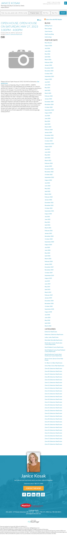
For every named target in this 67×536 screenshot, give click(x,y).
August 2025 (48, 79)
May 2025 (47, 87)
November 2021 (49, 205)
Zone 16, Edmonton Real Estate (53, 396)
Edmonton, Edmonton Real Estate (54, 334)
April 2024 (47, 124)
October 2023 (49, 141)
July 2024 (47, 115)
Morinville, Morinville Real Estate (53, 340)
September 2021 (49, 211)
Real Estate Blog (49, 34)
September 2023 (49, 143)
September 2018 (49, 309)
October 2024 (49, 107)
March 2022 (48, 194)
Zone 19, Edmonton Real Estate (53, 402)
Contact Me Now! (33, 488)
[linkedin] (33, 494)
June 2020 (47, 250)
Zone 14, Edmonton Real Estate (53, 391)
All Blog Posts (48, 25)
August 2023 (48, 146)
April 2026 (47, 56)
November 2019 (49, 270)
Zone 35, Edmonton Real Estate (53, 424)
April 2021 (47, 225)
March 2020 (48, 258)
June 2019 (47, 284)
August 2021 (48, 213)
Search (63, 13)
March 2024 (48, 127)
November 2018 (49, 303)
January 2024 (48, 132)
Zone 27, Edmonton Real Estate (53, 416)
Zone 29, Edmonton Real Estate (53, 421)
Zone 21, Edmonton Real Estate (53, 407)
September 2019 (49, 275)
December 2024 (49, 101)
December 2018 (49, 300)
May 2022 (47, 188)
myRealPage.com (33, 522)
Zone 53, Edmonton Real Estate (53, 430)
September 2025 (49, 76)
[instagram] (43, 494)
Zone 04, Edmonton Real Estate (53, 371)
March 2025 (48, 93)
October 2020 (49, 239)
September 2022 (49, 177)
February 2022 (49, 197)
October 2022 (49, 174)
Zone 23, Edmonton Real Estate (53, 413)
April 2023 (47, 157)
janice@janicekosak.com (51, 4)
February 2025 (49, 96)
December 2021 (49, 202)
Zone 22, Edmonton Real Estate (53, 410)
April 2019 (47, 289)
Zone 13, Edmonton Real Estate (53, 388)
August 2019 (48, 278)
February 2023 (49, 163)
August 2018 (48, 312)
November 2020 (49, 236)
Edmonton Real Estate (51, 331)
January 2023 (48, 166)
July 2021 (47, 216)
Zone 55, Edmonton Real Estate (53, 433)
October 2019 (49, 272)
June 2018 (47, 317)
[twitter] (29, 494)
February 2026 (49, 62)
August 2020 (48, 244)
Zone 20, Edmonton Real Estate (53, 405)
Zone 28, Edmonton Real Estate (53, 419)
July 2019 (47, 281)
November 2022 (49, 171)
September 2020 (49, 242)
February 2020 (49, 261)
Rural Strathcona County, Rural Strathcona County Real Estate (53, 355)
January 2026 (48, 65)
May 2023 (47, 155)
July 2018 (47, 314)
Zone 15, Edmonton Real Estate (53, 393)
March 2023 (48, 160)
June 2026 (47, 51)
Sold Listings (48, 37)
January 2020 (48, 264)
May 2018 (47, 320)
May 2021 (47, 222)
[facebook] (24, 494)
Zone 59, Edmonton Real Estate (53, 444)
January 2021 (48, 233)
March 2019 (48, 292)
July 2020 (47, 247)
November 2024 (49, 104)
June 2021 (47, 219)
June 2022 (47, 185)
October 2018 (49, 306)
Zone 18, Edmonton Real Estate (53, 399)
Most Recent (48, 42)
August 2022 (48, 180)
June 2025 (47, 85)
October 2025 (49, 73)
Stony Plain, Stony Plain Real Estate (54, 365)
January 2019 (48, 298)
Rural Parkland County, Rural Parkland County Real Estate (55, 350)
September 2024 (49, 110)
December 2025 (49, 68)
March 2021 (48, 227)
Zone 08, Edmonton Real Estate (53, 377)
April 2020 (47, 256)
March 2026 (48, 59)
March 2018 (48, 326)
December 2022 (49, 169)
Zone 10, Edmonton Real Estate (53, 379)
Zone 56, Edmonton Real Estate (53, 435)
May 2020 (47, 253)
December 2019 (49, 267)
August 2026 (48, 45)
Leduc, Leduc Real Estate (51, 337)
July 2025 (47, 82)
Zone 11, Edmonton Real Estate (53, 382)
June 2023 (47, 152)
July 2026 (47, 48)
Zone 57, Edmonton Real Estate (53, 438)
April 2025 (47, 90)
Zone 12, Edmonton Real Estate (53, 385)
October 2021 (49, 208)
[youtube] (38, 494)
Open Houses (48, 31)
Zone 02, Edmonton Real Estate (53, 368)
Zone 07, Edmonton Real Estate (53, 374)
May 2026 (47, 54)
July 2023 (47, 149)
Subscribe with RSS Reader (54, 19)
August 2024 (48, 113)
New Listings (48, 28)
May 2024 (47, 121)
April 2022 (47, 191)
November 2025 (49, 70)
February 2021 (49, 230)
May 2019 (47, 286)
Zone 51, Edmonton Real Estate (53, 427)
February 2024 (49, 129)
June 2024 (47, 118)
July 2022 (47, 183)
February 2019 (49, 295)
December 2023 (49, 135)
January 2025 (48, 99)
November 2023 (49, 138)
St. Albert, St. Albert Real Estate (53, 363)
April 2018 (47, 323)
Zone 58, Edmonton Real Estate (53, 441)
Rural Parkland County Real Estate (54, 347)
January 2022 (48, 199)
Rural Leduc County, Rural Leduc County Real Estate (53, 343)
